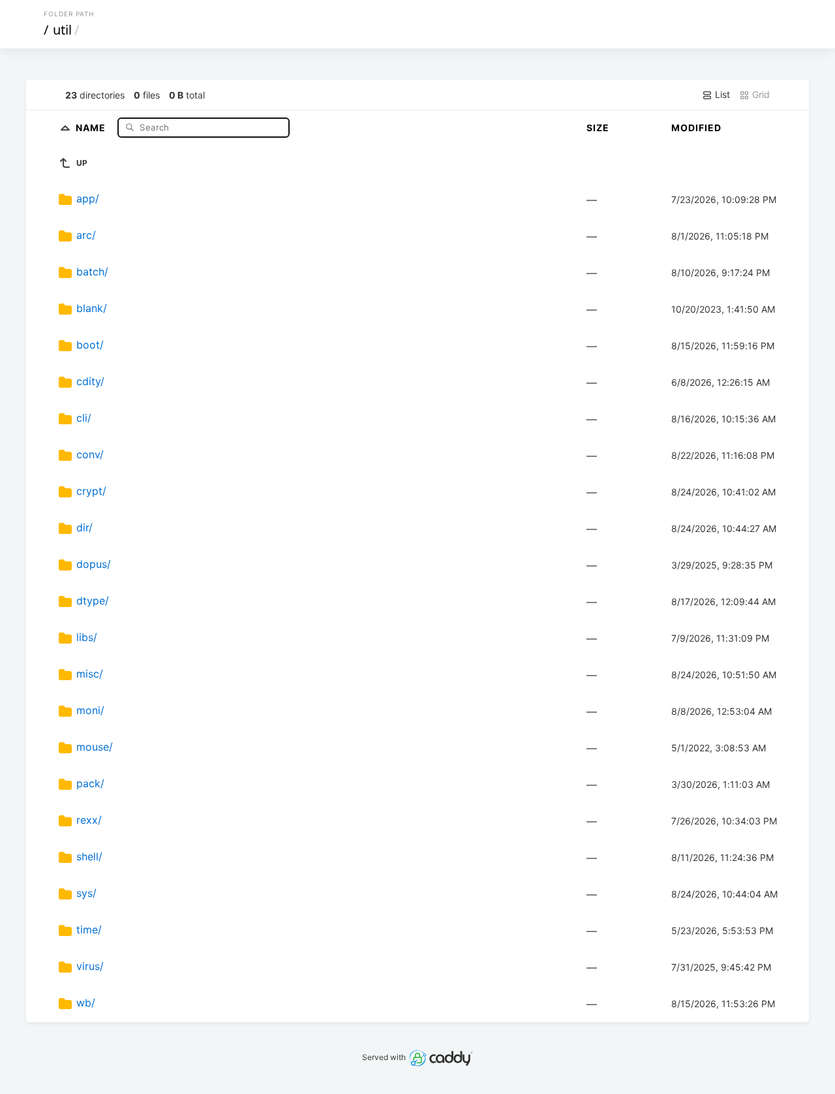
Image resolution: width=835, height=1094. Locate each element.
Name (92, 127)
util (62, 30)
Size (597, 127)
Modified (696, 127)
